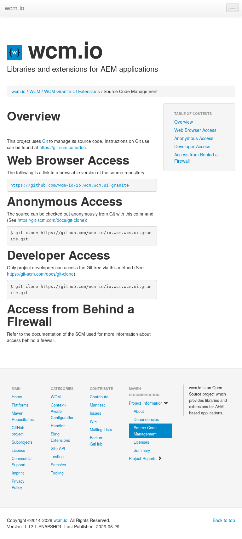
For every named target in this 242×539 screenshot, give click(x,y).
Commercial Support (22, 462)
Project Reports (143, 458)
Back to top (224, 520)
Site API (58, 448)
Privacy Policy (18, 484)
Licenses (141, 442)
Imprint (18, 473)
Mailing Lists (101, 429)
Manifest (97, 405)
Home (17, 397)
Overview (183, 122)
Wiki (93, 421)
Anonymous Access (193, 138)
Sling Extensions (60, 437)
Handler (58, 426)
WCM (34, 91)
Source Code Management (145, 431)
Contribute (99, 397)
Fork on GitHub (96, 441)
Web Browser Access (195, 130)
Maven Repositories (23, 416)
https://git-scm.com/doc (62, 147)
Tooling (57, 473)
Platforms (20, 405)
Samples (58, 465)
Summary (142, 450)
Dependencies (146, 419)
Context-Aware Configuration (62, 411)
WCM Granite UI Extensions (72, 91)
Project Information (146, 403)
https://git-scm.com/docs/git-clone (51, 220)
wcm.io (14, 7)
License (18, 450)
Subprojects (22, 442)
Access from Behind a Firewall (196, 157)
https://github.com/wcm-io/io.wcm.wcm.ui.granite (69, 185)
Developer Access (192, 146)
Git (45, 141)
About (139, 411)
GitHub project (18, 431)
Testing (57, 456)
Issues (95, 413)
